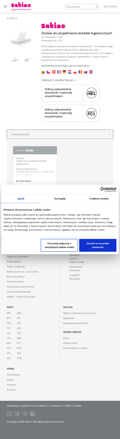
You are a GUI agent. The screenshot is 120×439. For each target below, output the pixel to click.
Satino (10, 379)
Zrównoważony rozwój (75, 348)
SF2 (19, 353)
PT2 (9, 348)
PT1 (18, 343)
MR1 (19, 338)
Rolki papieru (14, 261)
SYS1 (19, 358)
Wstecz (13, 18)
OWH (68, 405)
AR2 (19, 313)
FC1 (8, 328)
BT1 (9, 318)
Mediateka (68, 318)
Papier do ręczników (18, 256)
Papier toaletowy (16, 266)
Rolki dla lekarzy (16, 276)
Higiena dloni (70, 343)
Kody (10, 307)
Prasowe (11, 384)
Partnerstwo (13, 374)
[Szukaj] (97, 6)
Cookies (77, 405)
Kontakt (11, 389)
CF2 (9, 323)
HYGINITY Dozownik (74, 277)
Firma (10, 368)
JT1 (8, 333)
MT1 (9, 343)
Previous (8, 60)
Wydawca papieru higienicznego (76, 258)
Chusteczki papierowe (19, 291)
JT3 (9, 338)
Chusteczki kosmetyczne (20, 286)
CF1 (18, 318)
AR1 (9, 313)
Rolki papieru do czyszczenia (22, 271)
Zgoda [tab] (20, 198)
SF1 (8, 353)
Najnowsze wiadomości (75, 323)
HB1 (19, 328)
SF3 (9, 358)
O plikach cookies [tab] (99, 198)
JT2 (19, 333)
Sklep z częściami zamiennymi (79, 313)
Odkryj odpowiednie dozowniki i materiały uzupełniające (58, 92)
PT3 (19, 348)
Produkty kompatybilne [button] (57, 80)
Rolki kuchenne (15, 281)
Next (33, 60)
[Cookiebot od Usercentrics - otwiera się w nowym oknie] (102, 189)
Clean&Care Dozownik (75, 268)
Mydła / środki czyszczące (21, 296)
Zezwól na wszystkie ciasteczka (98, 245)
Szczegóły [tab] (60, 198)
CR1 (19, 323)
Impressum (56, 405)
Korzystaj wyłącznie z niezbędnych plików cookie (59, 245)
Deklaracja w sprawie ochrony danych (27, 405)
